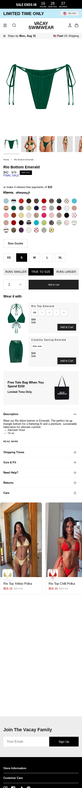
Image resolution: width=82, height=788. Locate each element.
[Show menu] (6, 25)
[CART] (76, 25)
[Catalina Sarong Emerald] (16, 351)
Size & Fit (9, 462)
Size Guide (15, 243)
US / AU (71, 13)
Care (6, 492)
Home (6, 159)
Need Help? (10, 472)
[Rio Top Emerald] (16, 318)
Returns (8, 482)
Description (10, 414)
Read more (10, 441)
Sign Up (64, 741)
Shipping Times (13, 452)
